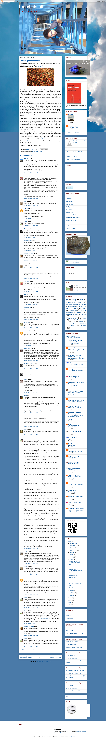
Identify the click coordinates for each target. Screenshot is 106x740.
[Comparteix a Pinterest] (47, 149)
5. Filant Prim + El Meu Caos (73, 673)
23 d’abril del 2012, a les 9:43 (31, 237)
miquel (25, 379)
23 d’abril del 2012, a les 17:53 (31, 392)
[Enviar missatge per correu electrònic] (36, 149)
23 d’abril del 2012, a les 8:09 (31, 198)
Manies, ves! (72, 581)
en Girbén (26, 158)
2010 (69, 600)
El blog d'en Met (70, 206)
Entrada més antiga (55, 657)
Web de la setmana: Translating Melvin (74, 561)
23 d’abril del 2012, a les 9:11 (31, 225)
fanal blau (26, 294)
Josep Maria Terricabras (72, 215)
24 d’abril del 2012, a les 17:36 (31, 563)
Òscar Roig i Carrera (29, 363)
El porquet (26, 281)
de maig (72, 557)
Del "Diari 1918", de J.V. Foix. (75, 498)
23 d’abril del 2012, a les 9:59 (31, 260)
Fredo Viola (69, 209)
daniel (25, 271)
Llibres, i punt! (72, 490)
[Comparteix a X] (43, 149)
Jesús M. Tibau (28, 176)
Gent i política (72, 308)
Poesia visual (72, 483)
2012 (69, 541)
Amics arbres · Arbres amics (76, 382)
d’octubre (72, 548)
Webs (83, 326)
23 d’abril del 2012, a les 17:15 (31, 376)
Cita (70, 564)
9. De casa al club (71, 655)
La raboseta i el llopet (73, 127)
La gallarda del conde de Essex (75, 364)
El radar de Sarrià (73, 450)
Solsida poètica (72, 457)
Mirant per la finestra (72, 314)
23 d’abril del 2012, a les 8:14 (31, 205)
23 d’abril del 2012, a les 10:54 (31, 304)
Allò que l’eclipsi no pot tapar (75, 451)
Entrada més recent (25, 657)
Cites (81, 299)
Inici (40, 657)
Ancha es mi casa (73, 363)
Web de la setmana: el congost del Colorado (75, 570)
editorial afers (72, 399)
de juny (72, 554)
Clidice (28, 149)
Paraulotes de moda (77, 316)
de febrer (72, 593)
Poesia (84, 318)
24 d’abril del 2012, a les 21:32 (31, 623)
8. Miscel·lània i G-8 (71, 658)
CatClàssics (69, 201)
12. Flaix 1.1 (69, 618)
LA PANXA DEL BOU (73, 475)
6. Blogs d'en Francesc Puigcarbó (75, 670)
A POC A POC (71, 433)
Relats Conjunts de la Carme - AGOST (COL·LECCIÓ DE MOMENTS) (75, 393)
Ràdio (71, 320)
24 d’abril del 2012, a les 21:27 (31, 607)
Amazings (69, 198)
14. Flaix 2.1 (69, 613)
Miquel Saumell (28, 348)
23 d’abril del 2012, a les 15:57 (31, 360)
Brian (25, 429)
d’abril (71, 559)
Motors (69, 439)
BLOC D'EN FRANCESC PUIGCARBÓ (74, 356)
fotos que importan (73, 376)
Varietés (83, 323)
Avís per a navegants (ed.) (74, 148)
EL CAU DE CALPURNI (74, 431)
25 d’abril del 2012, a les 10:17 (31, 635)
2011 (69, 598)
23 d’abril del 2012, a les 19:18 (31, 413)
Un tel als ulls (32, 6)
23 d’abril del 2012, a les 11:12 (31, 319)
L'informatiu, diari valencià (73, 217)
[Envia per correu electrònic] (40, 149)
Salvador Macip (28, 331)
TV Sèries (75, 323)
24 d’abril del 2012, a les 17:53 (31, 594)
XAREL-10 (71, 390)
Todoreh (70, 424)
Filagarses (81, 306)
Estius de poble (72, 126)
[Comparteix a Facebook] (45, 149)
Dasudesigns (69, 204)
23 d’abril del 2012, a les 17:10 (31, 369)
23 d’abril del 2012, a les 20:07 (31, 434)
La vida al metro (73, 310)
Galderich (26, 322)
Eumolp (70, 443)
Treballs (81, 321)
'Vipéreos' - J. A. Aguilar (74, 504)
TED (67, 225)
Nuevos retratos (72, 470)
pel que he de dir (44, 138)
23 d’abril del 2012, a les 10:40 (31, 291)
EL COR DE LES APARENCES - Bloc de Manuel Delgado (76, 509)
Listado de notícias (71, 220)
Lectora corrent (28, 240)
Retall (70, 573)
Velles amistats (72, 445)
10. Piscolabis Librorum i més (74, 647)
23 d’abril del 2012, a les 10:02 (31, 268)
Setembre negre (72, 492)
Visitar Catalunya (70, 228)
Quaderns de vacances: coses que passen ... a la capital (76, 155)
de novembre (73, 545)
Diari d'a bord (72, 587)
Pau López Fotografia (72, 223)
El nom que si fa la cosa (75, 567)
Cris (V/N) (26, 208)
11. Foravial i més (71, 644)
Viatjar (73, 326)
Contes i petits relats (74, 301)
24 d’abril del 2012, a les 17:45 (31, 575)
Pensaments (71, 318)
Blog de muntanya (73, 462)
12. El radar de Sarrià (72, 641)
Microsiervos (71, 336)
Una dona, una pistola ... (75, 583)
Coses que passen (73, 303)
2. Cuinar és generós (71, 688)
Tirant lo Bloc (27, 307)
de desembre (73, 543)
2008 (69, 604)
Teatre (73, 321)
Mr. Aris (26, 228)
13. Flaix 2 (69, 615)
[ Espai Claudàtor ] (73, 456)
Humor (84, 308)
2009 (69, 602)
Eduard (25, 551)
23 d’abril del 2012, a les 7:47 (31, 173)
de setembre (73, 550)
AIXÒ (40, 411)
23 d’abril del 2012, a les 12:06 (31, 345)
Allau (25, 201)
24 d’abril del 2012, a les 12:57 (31, 548)
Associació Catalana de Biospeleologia (74, 413)
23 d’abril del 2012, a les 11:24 (31, 328)
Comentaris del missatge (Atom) (44, 661)
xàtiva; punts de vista (74, 369)
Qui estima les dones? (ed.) (74, 151)
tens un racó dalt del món (75, 496)
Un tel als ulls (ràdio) (74, 132)
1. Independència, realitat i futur (74, 690)
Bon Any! (77, 115)
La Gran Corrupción (73, 406)
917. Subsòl (69, 630)
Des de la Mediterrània (74, 437)
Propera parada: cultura (74, 502)
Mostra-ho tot (83, 515)
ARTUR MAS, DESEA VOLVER (75, 407)
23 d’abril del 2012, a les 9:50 (31, 250)
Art (67, 299)
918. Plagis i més (70, 628)
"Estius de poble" (44, 618)
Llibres (40, 151)
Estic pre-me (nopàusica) (73, 159)
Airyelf (58, 736)
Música (83, 314)
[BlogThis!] (42, 149)
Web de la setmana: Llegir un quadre (74, 578)
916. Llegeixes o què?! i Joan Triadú (75, 633)
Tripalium (68, 323)
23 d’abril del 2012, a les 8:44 (31, 218)
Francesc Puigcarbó (29, 253)
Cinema (74, 299)
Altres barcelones (71, 196)
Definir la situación (72, 511)
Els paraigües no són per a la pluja (76, 304)
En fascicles (35, 151)
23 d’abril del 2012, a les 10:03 (31, 278)
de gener (72, 595)
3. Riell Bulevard (70, 685)
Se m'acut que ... (73, 575)
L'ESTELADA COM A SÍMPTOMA (76, 358)
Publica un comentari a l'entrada (29, 650)
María (25, 395)
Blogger (72, 736)
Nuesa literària (72, 348)
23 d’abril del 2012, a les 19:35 (31, 426)
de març (72, 590)
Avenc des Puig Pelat (73, 463)
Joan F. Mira (69, 212)
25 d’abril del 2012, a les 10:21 (31, 646)
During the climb (72, 377)
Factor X (70, 114)
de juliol (72, 552)
